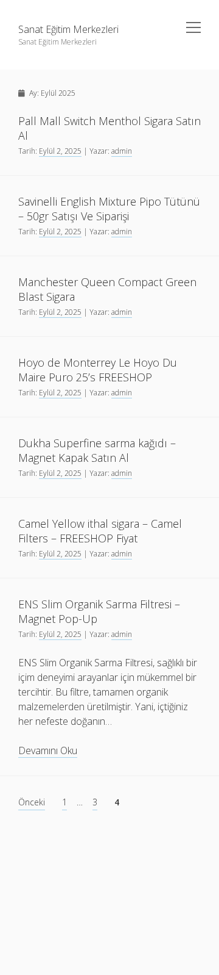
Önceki (31, 802)
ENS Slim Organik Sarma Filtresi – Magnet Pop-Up (99, 611)
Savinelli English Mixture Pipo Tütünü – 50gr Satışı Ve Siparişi (109, 208)
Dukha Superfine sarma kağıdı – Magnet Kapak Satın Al (97, 450)
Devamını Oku (47, 751)
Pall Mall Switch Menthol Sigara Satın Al (109, 128)
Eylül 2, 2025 (60, 151)
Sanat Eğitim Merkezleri (68, 29)
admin (121, 151)
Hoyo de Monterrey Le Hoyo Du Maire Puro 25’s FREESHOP (97, 369)
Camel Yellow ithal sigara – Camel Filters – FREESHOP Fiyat (100, 530)
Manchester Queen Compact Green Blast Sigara (107, 289)
